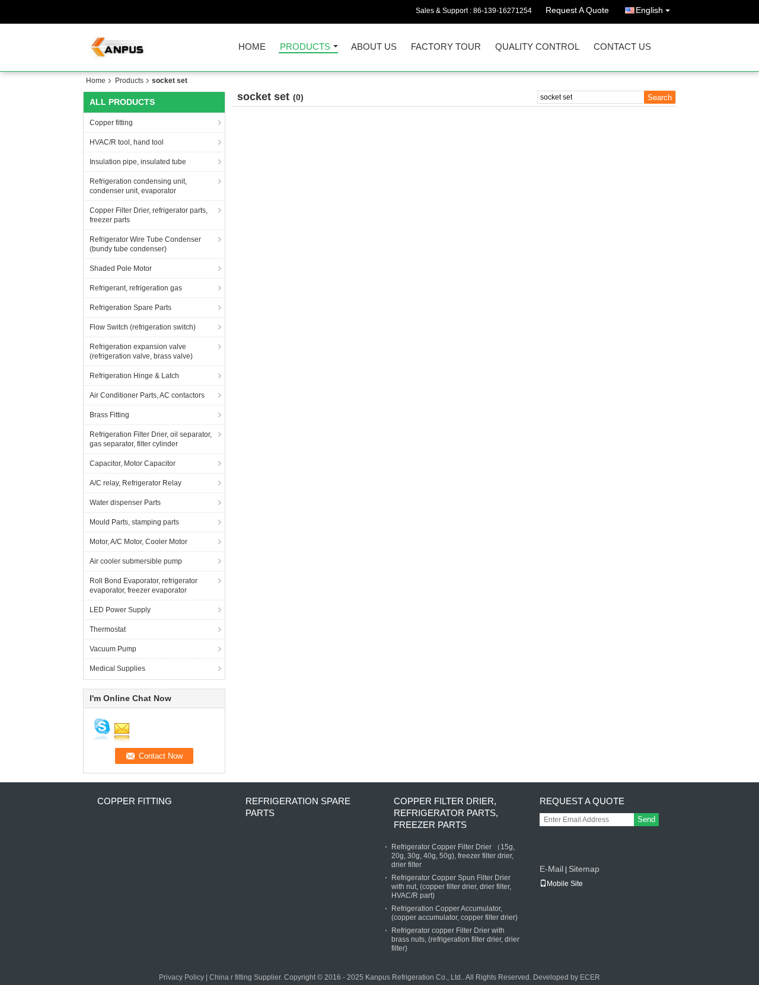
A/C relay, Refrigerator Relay (135, 483)
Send (646, 819)
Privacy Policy (181, 977)
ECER (590, 977)
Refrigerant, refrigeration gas (136, 288)
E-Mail (551, 869)
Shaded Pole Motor (121, 268)
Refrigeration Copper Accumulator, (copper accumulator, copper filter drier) (454, 913)
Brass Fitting (109, 415)
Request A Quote (577, 10)
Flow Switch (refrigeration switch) (143, 327)
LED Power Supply (120, 610)
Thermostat (108, 629)
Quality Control (537, 47)
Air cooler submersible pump (136, 561)
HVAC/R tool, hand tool (127, 142)
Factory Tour (446, 47)
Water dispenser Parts (125, 502)
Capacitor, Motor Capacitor (133, 463)
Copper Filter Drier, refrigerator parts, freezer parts (149, 215)
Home (252, 47)
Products (305, 47)
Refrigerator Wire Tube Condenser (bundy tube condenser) (145, 244)
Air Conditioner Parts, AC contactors (147, 395)
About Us (374, 47)
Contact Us (622, 47)
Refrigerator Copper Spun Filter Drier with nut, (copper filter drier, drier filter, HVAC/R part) (451, 887)
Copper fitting (111, 123)
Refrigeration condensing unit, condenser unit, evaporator (138, 186)
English (649, 10)
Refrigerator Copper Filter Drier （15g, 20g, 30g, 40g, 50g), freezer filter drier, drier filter (453, 856)
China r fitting (230, 977)
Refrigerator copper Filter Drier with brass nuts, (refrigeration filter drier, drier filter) (455, 939)
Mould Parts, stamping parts (134, 522)
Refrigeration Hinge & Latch (134, 376)
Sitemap (584, 869)
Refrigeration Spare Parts (130, 307)
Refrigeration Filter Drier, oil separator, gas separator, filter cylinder (151, 439)
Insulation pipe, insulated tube (138, 162)
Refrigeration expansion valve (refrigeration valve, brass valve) (141, 351)
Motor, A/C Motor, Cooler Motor (138, 542)
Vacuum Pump (113, 649)
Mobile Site (565, 884)
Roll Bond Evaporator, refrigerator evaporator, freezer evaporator (143, 585)
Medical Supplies (117, 668)
